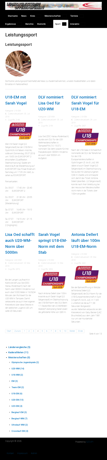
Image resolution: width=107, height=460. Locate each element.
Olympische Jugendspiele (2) (25, 362)
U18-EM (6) (16, 393)
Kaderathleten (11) (18, 352)
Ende (80, 331)
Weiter (72, 331)
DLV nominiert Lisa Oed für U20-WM (50, 103)
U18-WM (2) (17, 375)
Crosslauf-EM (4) (19, 431)
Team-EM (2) (17, 387)
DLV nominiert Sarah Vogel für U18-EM (85, 103)
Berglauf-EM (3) (19, 412)
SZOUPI (89, 442)
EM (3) (14, 381)
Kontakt (10, 453)
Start (9, 331)
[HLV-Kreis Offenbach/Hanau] (53, 6)
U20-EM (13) (17, 400)
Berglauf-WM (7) (19, 418)
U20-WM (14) (17, 368)
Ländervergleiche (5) (19, 347)
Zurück (17, 331)
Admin (34, 453)
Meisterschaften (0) (19, 357)
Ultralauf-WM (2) (19, 425)
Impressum (22, 453)
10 (65, 331)
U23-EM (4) (16, 406)
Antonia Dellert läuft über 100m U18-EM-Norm (85, 240)
